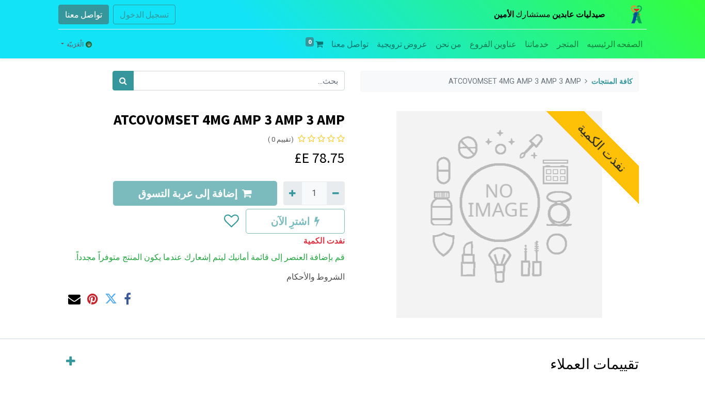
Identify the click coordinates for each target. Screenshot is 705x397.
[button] (231, 221)
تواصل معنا (83, 14)
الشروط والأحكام (315, 276)
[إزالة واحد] (336, 193)
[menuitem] (615, 44)
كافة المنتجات (612, 81)
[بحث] (123, 80)
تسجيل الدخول (144, 14)
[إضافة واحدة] (292, 193)
